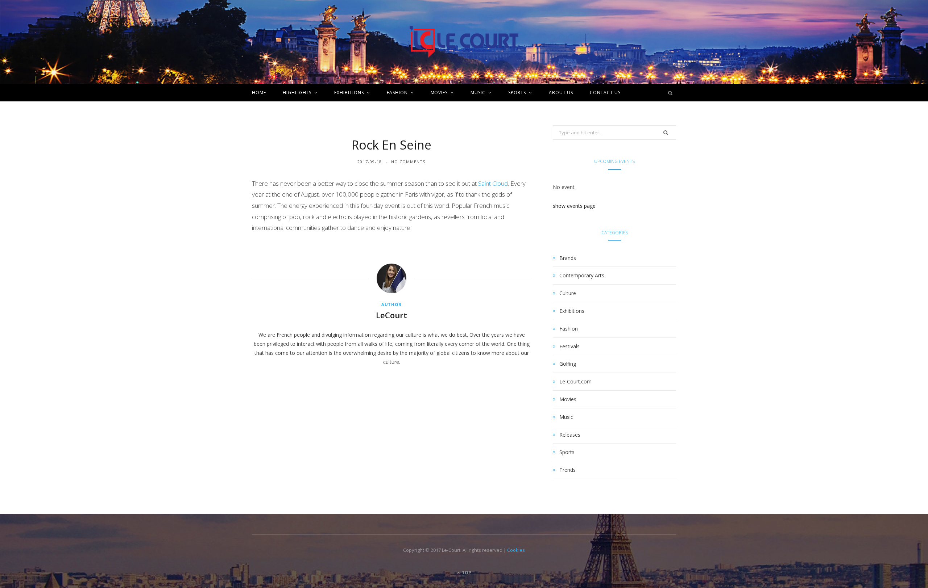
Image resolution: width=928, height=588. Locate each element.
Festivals (569, 346)
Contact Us (605, 92)
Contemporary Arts (581, 275)
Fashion (397, 92)
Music (478, 92)
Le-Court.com (575, 381)
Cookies (516, 550)
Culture (567, 293)
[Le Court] (464, 42)
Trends (567, 469)
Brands (567, 258)
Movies (439, 92)
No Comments (408, 161)
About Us (561, 92)
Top (466, 573)
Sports (517, 92)
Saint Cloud (493, 183)
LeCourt (391, 315)
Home (259, 92)
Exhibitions (349, 92)
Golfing (567, 363)
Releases (569, 434)
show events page (574, 205)
